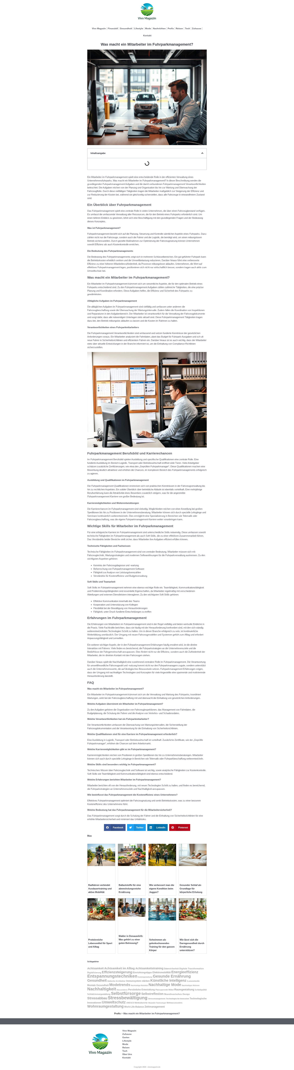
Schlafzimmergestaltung (98, 994)
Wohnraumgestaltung (105, 1006)
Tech (187, 28)
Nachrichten (159, 28)
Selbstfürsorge (126, 993)
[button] (202, 153)
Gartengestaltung (145, 977)
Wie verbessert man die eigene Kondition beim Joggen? (161, 888)
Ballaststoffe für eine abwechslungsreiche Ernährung (130, 888)
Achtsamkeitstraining (149, 968)
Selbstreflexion (152, 993)
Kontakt (147, 35)
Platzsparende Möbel (164, 990)
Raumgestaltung (184, 989)
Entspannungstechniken (112, 976)
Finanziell (113, 28)
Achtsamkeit (95, 968)
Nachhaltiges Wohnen (191, 985)
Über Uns (127, 1054)
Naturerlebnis (122, 990)
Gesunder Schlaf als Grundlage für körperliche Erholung (191, 888)
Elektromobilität (162, 972)
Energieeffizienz (184, 972)
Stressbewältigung (127, 997)
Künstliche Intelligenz (168, 980)
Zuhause (196, 28)
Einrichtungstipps (142, 972)
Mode (148, 28)
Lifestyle (138, 28)
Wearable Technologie (157, 1003)
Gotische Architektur (116, 981)
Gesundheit (126, 28)
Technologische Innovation (177, 999)
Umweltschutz (114, 1002)
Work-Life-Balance (134, 1007)
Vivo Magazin (99, 28)
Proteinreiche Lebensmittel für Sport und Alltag (100, 943)
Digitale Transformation (191, 968)
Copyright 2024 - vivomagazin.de (147, 1067)
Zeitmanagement (155, 1006)
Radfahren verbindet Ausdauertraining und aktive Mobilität (100, 888)
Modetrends (119, 985)
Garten (125, 1037)
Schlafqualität (201, 990)
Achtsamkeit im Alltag (119, 968)
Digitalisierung (94, 972)
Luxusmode (193, 981)
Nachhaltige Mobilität (139, 985)
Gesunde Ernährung (172, 976)
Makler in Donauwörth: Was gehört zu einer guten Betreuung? (131, 939)
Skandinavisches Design (177, 994)
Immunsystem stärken (138, 981)
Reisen (179, 28)
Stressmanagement (156, 999)
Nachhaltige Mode (165, 984)
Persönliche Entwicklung (141, 989)
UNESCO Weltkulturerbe (137, 1003)
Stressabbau (97, 998)
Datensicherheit (171, 968)
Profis (171, 28)
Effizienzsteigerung (117, 972)
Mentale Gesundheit (98, 985)
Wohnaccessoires (174, 1003)
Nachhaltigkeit (101, 989)
